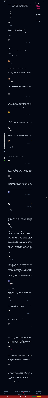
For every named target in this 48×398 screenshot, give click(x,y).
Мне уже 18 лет (34, 396)
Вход (37, 5)
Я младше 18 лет (38, 396)
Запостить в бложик (38, 20)
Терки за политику (38, 14)
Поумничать (37, 15)
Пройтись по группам (39, 21)
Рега (39, 5)
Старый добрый (5, 2)
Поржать (37, 16)
